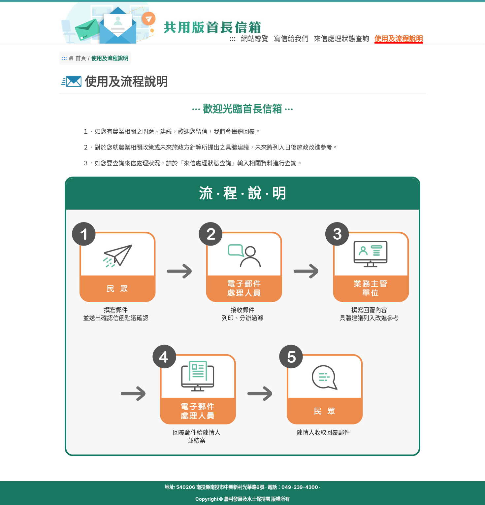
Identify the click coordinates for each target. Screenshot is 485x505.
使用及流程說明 (398, 38)
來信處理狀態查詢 (341, 38)
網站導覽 (255, 38)
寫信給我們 (291, 38)
